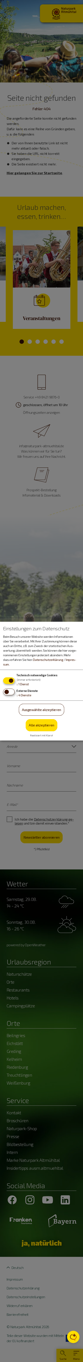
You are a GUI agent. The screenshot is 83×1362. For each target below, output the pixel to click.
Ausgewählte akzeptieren (41, 710)
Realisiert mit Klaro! (41, 735)
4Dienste (23, 695)
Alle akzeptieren (41, 725)
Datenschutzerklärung (48, 660)
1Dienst (22, 684)
